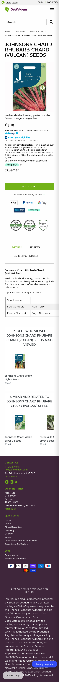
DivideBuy (9, 531)
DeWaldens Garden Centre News (21, 541)
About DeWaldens (13, 527)
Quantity (12, 170)
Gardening (20, 31)
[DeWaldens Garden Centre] (16, 9)
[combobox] (26, 22)
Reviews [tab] (35, 247)
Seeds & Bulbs (36, 31)
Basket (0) (52, 2)
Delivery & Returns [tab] (25, 256)
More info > (10, 509)
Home (7, 31)
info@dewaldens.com (16, 470)
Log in (40, 2)
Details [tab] (17, 247)
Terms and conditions (15, 559)
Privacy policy (11, 555)
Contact (9, 524)
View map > (11, 477)
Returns (8, 537)
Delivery (9, 534)
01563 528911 (11, 3)
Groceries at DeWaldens (16, 544)
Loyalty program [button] (44, 664)
